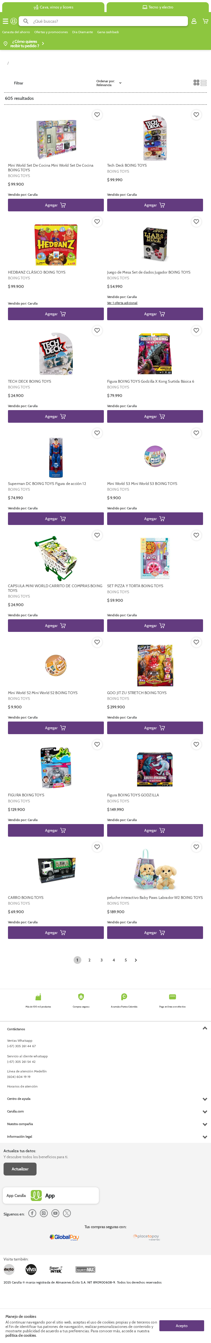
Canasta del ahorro (16, 32)
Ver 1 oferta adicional (122, 303)
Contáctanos (16, 1029)
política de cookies (20, 1335)
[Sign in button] (194, 21)
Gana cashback (108, 32)
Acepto (182, 1325)
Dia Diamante (82, 32)
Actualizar (20, 1168)
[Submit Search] (26, 21)
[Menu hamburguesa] (5, 21)
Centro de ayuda (18, 1099)
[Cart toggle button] (205, 21)
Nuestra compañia (20, 1124)
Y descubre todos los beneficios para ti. (36, 1157)
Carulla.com (15, 1111)
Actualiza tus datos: (20, 1151)
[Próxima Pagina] (136, 960)
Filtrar (18, 83)
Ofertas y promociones (51, 32)
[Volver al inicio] (13, 21)
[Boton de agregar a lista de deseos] (97, 115)
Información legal (19, 1136)
